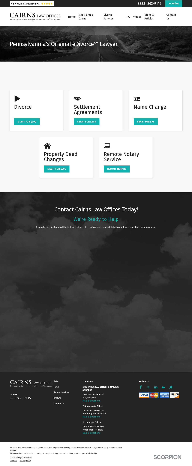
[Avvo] (170, 387)
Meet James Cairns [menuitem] (86, 16)
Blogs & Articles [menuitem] (149, 16)
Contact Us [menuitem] (171, 16)
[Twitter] (148, 387)
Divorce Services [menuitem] (108, 16)
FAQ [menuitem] (128, 16)
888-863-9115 (20, 398)
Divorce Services (61, 392)
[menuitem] (13, 460)
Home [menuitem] (72, 16)
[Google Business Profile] (163, 387)
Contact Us (58, 403)
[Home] (35, 17)
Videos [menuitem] (137, 16)
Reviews (57, 398)
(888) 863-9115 (149, 3)
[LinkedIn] (155, 387)
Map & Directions (91, 400)
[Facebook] (140, 387)
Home (56, 387)
